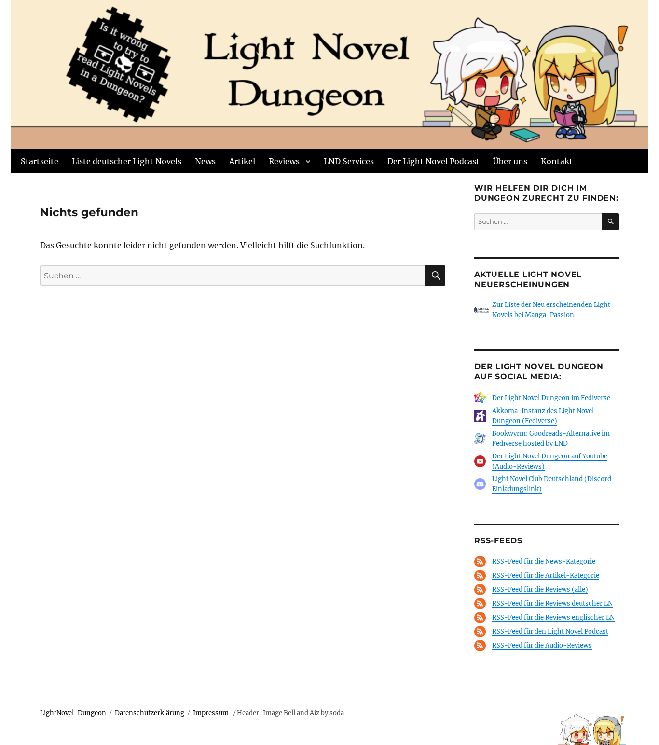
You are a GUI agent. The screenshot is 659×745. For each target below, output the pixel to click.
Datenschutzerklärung (149, 713)
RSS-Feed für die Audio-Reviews (542, 645)
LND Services (349, 161)
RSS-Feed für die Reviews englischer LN (553, 617)
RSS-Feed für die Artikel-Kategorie (545, 575)
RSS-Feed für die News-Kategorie (543, 561)
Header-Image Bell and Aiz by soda (290, 713)
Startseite (39, 161)
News (205, 161)
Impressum (211, 713)
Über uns (510, 161)
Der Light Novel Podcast (433, 161)
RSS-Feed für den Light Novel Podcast (550, 631)
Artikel (242, 161)
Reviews (284, 161)
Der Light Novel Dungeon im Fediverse (551, 398)
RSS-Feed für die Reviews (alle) (540, 589)
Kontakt (557, 161)
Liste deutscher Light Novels (126, 161)
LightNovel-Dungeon (73, 713)
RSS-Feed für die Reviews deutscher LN (552, 603)
